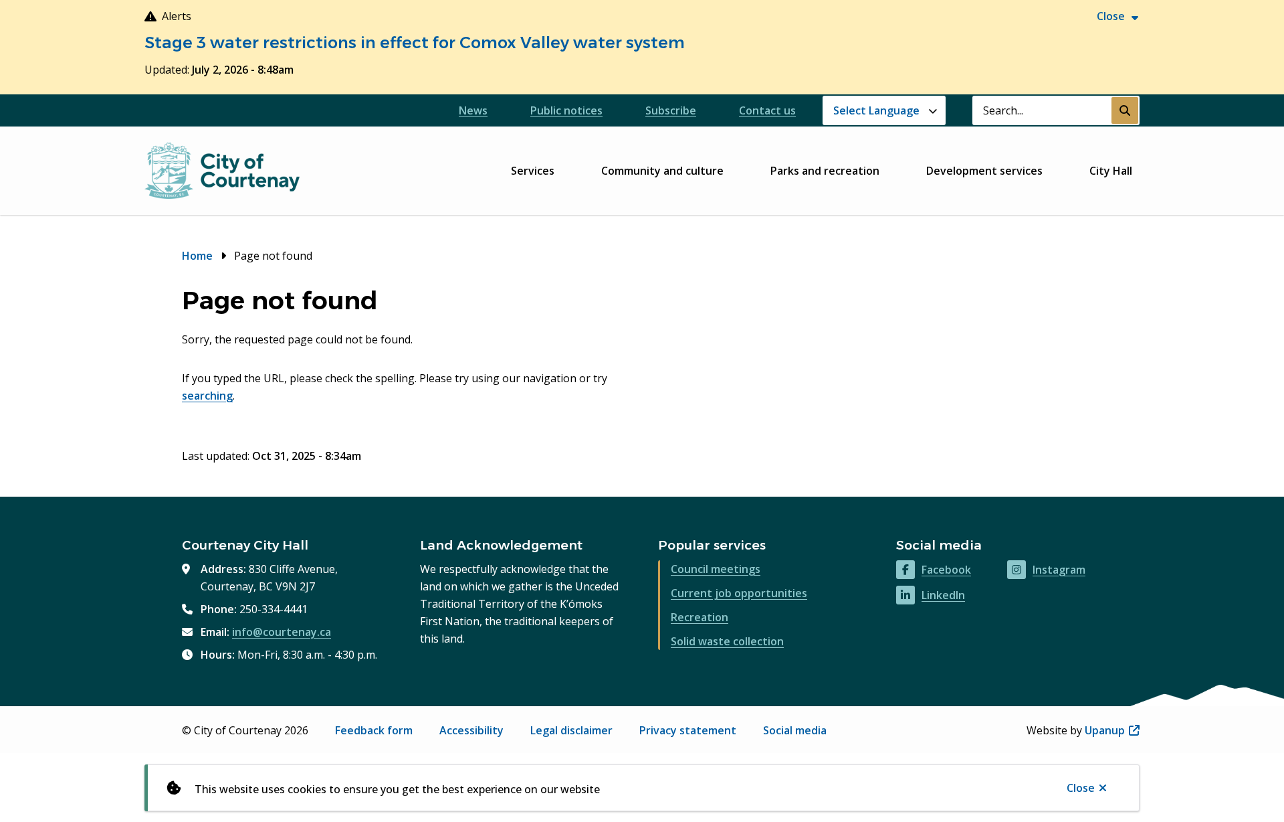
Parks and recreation (824, 170)
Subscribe (670, 110)
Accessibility (471, 730)
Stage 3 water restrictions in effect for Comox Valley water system (414, 42)
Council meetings (715, 569)
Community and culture (662, 170)
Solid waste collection (727, 641)
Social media (795, 730)
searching (207, 395)
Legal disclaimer (571, 730)
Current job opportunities (739, 593)
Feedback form (374, 730)
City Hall (1110, 170)
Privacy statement (687, 730)
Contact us (767, 110)
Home (197, 255)
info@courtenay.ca (281, 632)
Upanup (1112, 730)
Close (1081, 787)
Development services (984, 170)
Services (532, 170)
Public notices (566, 110)
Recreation (699, 617)
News (473, 110)
